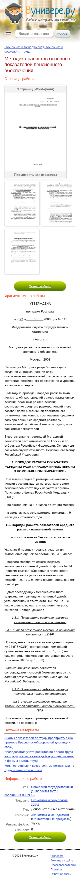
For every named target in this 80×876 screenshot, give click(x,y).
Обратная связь (61, 874)
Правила (56, 869)
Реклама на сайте (62, 860)
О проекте (57, 856)
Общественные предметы (51, 819)
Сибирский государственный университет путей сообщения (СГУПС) (38, 791)
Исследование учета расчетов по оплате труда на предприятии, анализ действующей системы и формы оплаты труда (39, 756)
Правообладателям (63, 865)
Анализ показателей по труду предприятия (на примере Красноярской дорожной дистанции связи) (38, 742)
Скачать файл (40, 286)
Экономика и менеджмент (23, 47)
